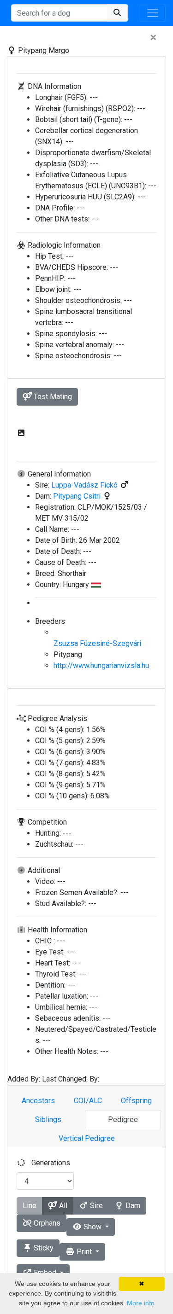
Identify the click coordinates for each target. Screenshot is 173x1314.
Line (29, 1205)
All (62, 1205)
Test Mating (52, 396)
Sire (95, 1205)
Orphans (46, 1223)
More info (141, 1303)
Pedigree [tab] (123, 1119)
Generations (50, 1162)
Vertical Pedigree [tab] (87, 1138)
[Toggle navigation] (153, 13)
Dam (132, 1205)
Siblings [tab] (48, 1119)
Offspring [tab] (136, 1100)
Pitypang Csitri (77, 496)
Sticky (43, 1248)
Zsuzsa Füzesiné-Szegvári (97, 643)
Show (92, 1226)
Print (84, 1251)
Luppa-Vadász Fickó (85, 485)
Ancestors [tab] (38, 1100)
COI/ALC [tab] (88, 1100)
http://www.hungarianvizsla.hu (101, 665)
